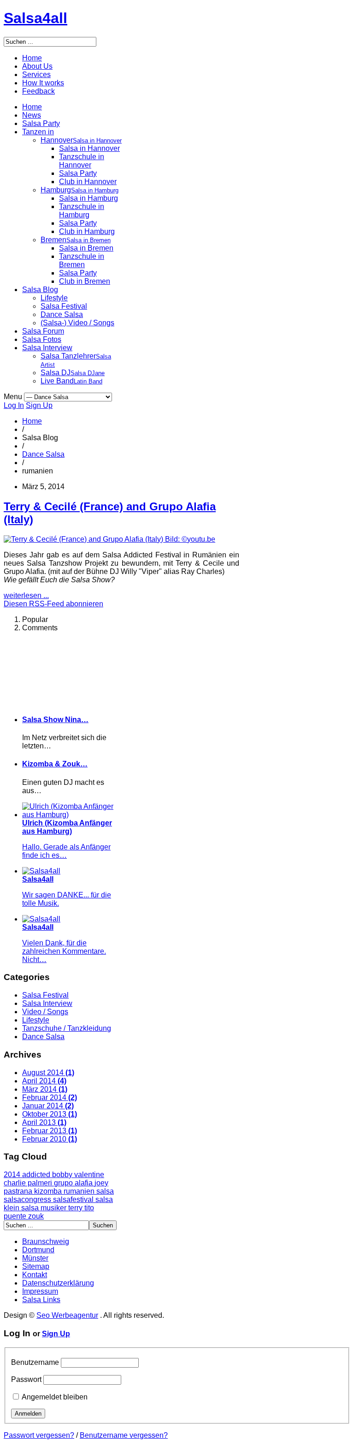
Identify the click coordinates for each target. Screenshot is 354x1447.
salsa (105, 1191)
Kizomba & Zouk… (55, 764)
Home (32, 58)
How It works (43, 83)
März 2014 (44, 1089)
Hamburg (79, 190)
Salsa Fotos (41, 339)
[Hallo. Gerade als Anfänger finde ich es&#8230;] (68, 815)
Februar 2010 (49, 1139)
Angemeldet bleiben (55, 1397)
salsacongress (28, 1199)
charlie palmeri (29, 1183)
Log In (14, 405)
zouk (36, 1216)
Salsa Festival (64, 306)
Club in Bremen (84, 281)
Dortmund (38, 1250)
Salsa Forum (43, 331)
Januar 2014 (48, 1106)
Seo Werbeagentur (67, 1315)
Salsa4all (35, 18)
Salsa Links (41, 1299)
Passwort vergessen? (39, 1435)
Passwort (26, 1379)
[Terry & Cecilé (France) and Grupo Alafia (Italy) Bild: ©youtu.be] (109, 539)
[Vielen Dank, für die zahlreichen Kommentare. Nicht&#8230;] (41, 919)
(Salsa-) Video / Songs (77, 323)
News (31, 115)
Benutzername (35, 1362)
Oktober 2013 (49, 1114)
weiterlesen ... (26, 595)
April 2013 (44, 1122)
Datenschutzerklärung (58, 1283)
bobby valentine (78, 1174)
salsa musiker (44, 1208)
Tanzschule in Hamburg (81, 211)
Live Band (71, 381)
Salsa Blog (40, 289)
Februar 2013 (49, 1131)
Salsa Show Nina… (55, 720)
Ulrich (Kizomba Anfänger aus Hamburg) (67, 827)
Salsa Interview (47, 348)
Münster (35, 1258)
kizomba (49, 1191)
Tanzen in (38, 132)
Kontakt (34, 1275)
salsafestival (74, 1199)
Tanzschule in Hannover (81, 161)
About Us (37, 66)
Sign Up (39, 405)
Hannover (81, 140)
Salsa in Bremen (86, 248)
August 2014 (48, 1072)
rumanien (80, 1191)
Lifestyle (54, 298)
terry (76, 1208)
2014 (13, 1174)
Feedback (38, 91)
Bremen (76, 240)
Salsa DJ (73, 373)
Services (36, 74)
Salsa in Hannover (89, 148)
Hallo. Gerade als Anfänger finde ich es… (66, 851)
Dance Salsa (62, 314)
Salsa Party (41, 123)
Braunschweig (45, 1241)
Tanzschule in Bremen (81, 260)
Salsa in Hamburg (88, 198)
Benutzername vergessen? (124, 1435)
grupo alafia (74, 1183)
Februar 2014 (49, 1097)
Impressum (40, 1291)
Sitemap (35, 1266)
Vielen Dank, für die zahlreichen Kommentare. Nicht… (64, 951)
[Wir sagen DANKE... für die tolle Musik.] (41, 871)
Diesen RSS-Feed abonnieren (53, 604)
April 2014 (44, 1081)
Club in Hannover (88, 181)
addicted (37, 1174)
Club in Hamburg (87, 231)
